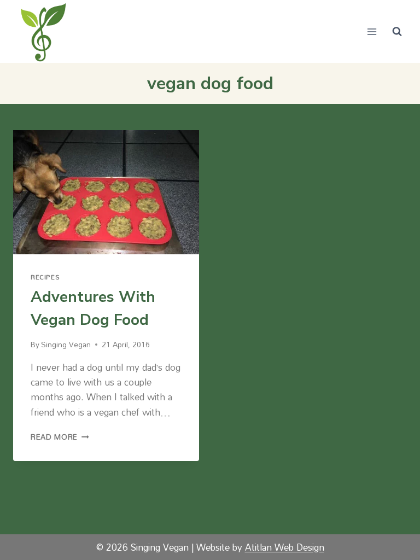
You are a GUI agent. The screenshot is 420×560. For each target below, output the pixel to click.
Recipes (45, 277)
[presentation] (106, 192)
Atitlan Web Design (284, 547)
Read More (60, 436)
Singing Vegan (66, 344)
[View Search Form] (397, 32)
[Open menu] (371, 31)
